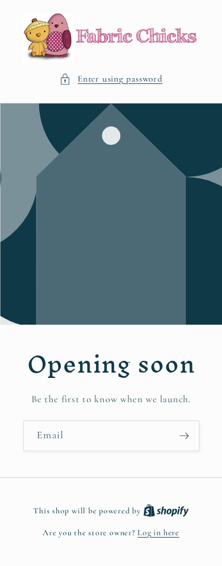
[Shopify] (166, 511)
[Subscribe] (184, 436)
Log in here (158, 533)
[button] (110, 79)
